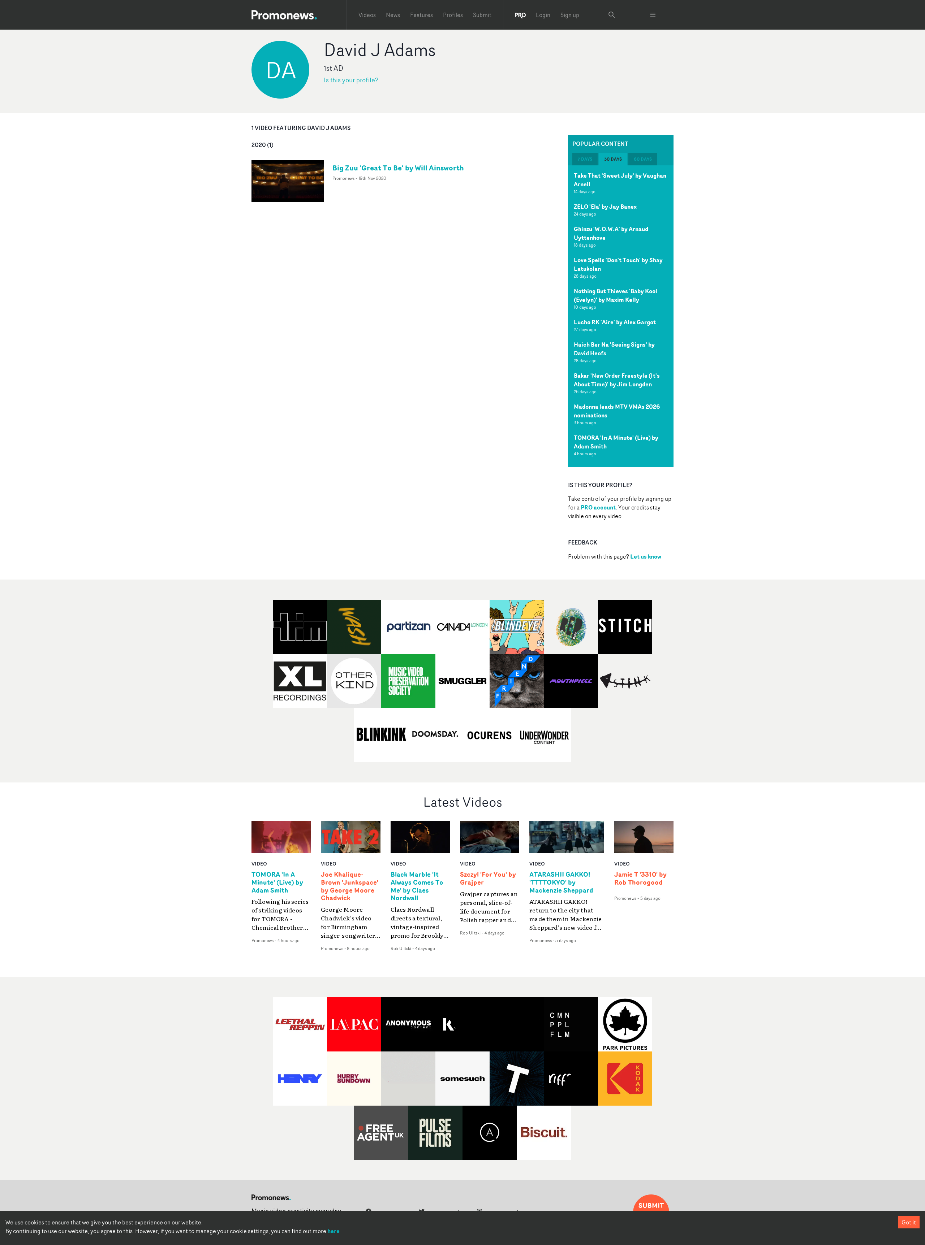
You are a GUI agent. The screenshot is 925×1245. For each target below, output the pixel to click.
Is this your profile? (351, 79)
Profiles (453, 15)
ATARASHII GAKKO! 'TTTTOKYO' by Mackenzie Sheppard (561, 882)
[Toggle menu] (653, 15)
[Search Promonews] (612, 15)
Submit (482, 15)
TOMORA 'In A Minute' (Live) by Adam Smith (277, 882)
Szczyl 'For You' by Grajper (488, 878)
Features (421, 15)
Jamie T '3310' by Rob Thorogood (640, 878)
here (333, 1231)
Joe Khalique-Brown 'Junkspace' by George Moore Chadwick (349, 886)
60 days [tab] (643, 159)
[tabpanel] (621, 316)
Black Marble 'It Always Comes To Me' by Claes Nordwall (417, 886)
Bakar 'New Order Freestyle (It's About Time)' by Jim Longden (617, 380)
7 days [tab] (585, 159)
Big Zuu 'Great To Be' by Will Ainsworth (398, 167)
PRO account (598, 507)
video (259, 863)
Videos (367, 15)
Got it (909, 1222)
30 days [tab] (613, 159)
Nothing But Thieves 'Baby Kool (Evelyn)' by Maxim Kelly (615, 295)
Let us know (645, 556)
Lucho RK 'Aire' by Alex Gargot (615, 322)
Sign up (569, 15)
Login (543, 15)
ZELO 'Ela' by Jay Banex (605, 206)
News (393, 15)
